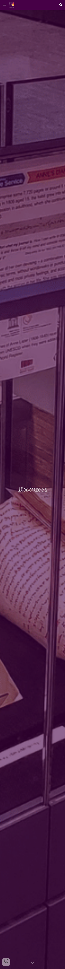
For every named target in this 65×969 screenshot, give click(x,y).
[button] (4, 5)
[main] (32, 489)
